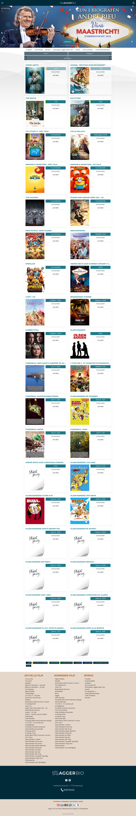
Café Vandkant (90, 696)
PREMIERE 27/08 (100, 234)
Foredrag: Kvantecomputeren (35, 727)
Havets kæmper (60, 702)
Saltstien (28, 683)
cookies (80, 801)
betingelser (65, 801)
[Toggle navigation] (133, 3)
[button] (4, 41)
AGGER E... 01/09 (55, 300)
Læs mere (56, 75)
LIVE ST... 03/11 (55, 433)
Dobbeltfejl (29, 716)
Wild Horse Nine (60, 718)
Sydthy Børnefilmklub (102, 50)
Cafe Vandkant (88, 50)
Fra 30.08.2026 (100, 168)
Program (29, 50)
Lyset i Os (28, 706)
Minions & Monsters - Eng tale (35, 685)
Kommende (39, 50)
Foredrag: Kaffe (30, 731)
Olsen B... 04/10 (100, 598)
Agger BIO (64, 3)
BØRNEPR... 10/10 (100, 367)
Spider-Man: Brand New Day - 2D (36, 708)
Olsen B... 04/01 (56, 499)
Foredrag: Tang (30, 733)
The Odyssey (29, 689)
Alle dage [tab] (67, 57)
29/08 (100, 267)
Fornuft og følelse (61, 710)
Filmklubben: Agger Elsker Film (63, 50)
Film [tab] (45, 53)
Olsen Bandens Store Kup (33, 741)
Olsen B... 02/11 (100, 400)
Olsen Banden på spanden (34, 729)
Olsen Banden (30, 718)
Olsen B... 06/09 (55, 598)
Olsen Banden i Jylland (32, 739)
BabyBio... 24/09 (55, 333)
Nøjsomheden (29, 691)
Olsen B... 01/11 (55, 632)
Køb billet (68, 42)
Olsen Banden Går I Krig (33, 754)
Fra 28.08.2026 (55, 135)
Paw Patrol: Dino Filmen (33, 698)
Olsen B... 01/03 (56, 532)
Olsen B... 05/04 (100, 532)
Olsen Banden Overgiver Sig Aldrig (36, 756)
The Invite (28, 681)
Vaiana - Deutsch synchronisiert (36, 714)
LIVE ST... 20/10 (55, 400)
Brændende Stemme (32, 710)
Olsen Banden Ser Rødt (33, 750)
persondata (74, 801)
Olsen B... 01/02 (100, 499)
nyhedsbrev (57, 801)
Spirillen (27, 700)
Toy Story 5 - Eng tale (32, 696)
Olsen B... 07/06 (100, 565)
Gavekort (88, 683)
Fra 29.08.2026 (55, 234)
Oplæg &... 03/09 (100, 300)
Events (78, 50)
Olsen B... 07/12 (100, 466)
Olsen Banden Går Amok (33, 744)
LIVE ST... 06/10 (55, 367)
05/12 (55, 466)
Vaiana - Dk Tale (30, 712)
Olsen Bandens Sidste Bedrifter (35, 746)
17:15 (51, 102)
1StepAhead (84, 809)
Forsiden (88, 679)
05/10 (100, 333)
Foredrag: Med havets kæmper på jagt (38, 721)
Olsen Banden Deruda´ (32, 752)
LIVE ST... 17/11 (100, 433)
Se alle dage (55, 72)
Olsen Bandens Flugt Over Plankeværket (34, 759)
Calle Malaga (29, 693)
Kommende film (90, 685)
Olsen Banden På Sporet (33, 748)
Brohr (57, 693)
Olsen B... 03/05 (55, 565)
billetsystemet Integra (69, 809)
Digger (57, 696)
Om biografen (90, 691)
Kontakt (47, 50)
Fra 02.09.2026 (100, 201)
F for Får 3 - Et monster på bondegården (34, 724)
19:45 (97, 102)
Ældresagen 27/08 (100, 135)
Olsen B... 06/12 (100, 632)
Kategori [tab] (89, 53)
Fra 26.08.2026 (55, 168)
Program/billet (90, 681)
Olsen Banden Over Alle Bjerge (35, 762)
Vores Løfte (29, 679)
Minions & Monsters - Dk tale (34, 687)
